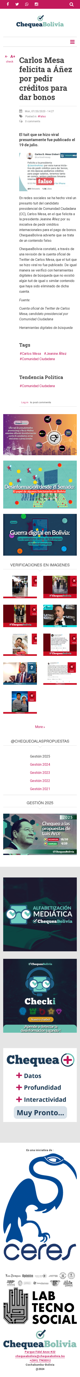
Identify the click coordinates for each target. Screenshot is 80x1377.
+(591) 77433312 (40, 1360)
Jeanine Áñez (56, 354)
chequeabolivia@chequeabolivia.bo (40, 1356)
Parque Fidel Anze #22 (40, 1351)
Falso (42, 116)
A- (6, 56)
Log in (24, 402)
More (39, 727)
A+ (12, 56)
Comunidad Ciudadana (38, 359)
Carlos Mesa (31, 354)
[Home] (40, 20)
